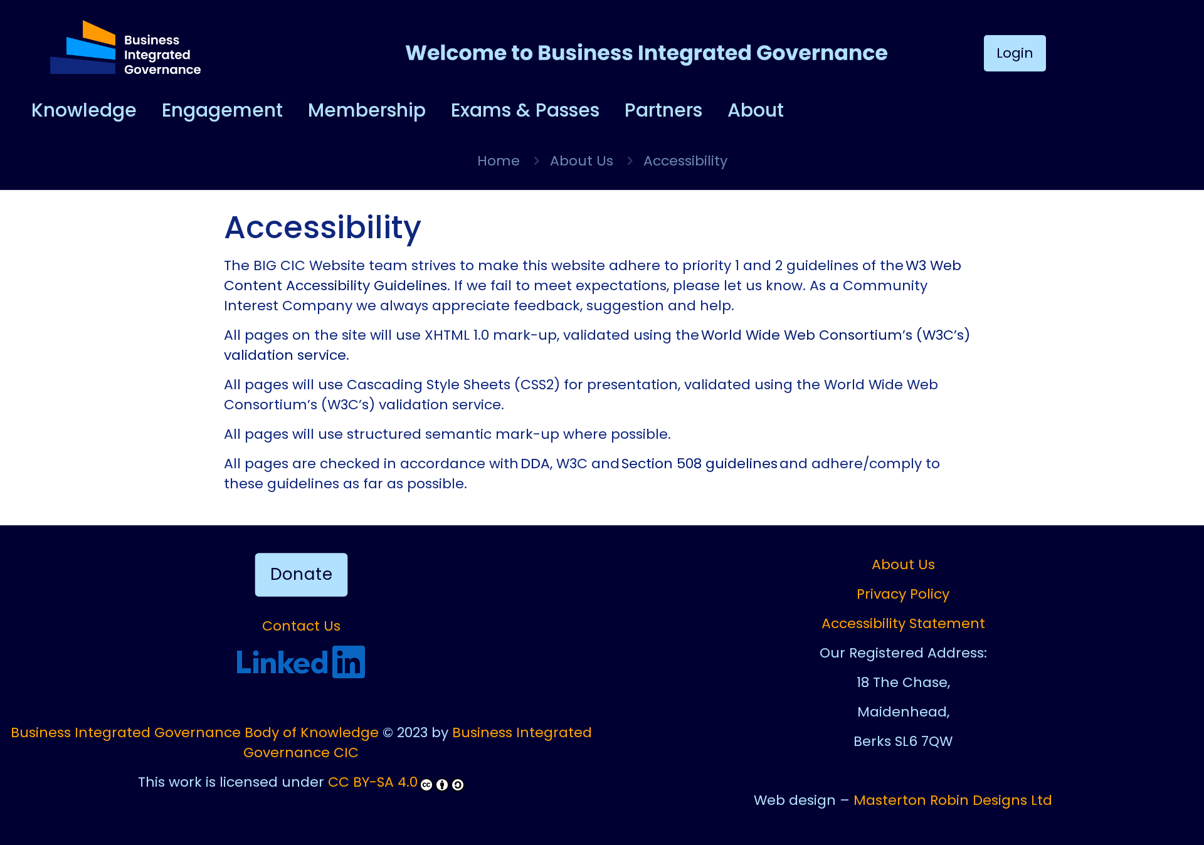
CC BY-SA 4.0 (373, 782)
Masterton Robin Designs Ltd (952, 800)
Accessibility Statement (903, 623)
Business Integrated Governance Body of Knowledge (195, 732)
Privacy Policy (903, 594)
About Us (581, 161)
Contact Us (301, 626)
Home (498, 161)
